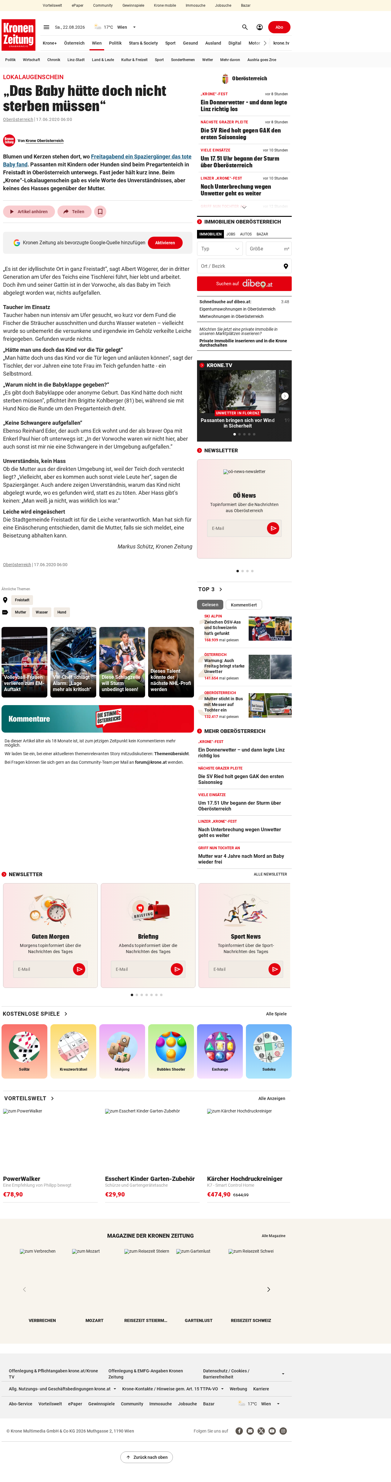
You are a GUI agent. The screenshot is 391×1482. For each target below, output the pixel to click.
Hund (61, 612)
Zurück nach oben (147, 1457)
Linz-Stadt (76, 60)
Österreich (74, 43)
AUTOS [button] (246, 234)
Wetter (207, 60)
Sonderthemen (183, 60)
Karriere (261, 1388)
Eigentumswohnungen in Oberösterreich (244, 309)
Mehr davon (230, 60)
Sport (170, 43)
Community (103, 5)
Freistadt (22, 600)
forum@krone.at (151, 762)
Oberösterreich (18, 119)
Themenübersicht (171, 753)
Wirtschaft (31, 60)
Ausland (213, 43)
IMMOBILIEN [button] (210, 234)
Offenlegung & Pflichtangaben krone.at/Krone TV (53, 1373)
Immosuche (195, 5)
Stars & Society (143, 43)
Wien (97, 43)
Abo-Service (20, 1403)
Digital (234, 43)
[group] (24, 662)
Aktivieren (165, 242)
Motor (254, 43)
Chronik (53, 60)
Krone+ (50, 43)
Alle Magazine (273, 1236)
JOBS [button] (230, 234)
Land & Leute (103, 60)
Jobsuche (223, 5)
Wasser (42, 612)
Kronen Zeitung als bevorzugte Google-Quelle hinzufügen (99, 243)
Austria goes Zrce (261, 60)
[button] (265, 43)
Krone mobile (165, 5)
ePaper (77, 5)
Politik (115, 43)
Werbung (238, 1388)
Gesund (190, 43)
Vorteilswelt (52, 5)
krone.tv (281, 43)
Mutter (20, 612)
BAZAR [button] (262, 234)
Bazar (245, 5)
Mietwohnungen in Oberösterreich (244, 316)
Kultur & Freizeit (134, 60)
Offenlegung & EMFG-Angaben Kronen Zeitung (145, 1373)
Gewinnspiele (133, 5)
